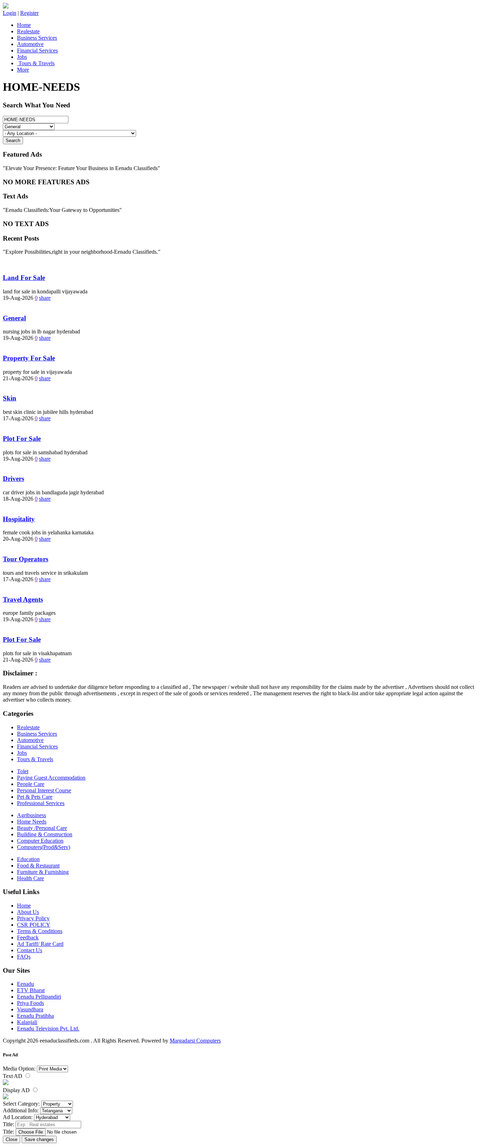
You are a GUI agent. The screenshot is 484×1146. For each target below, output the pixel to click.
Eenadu (25, 984)
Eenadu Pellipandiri (39, 997)
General (14, 318)
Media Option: (19, 1069)
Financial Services (37, 50)
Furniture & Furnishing (43, 872)
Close (11, 1139)
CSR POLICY (33, 925)
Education (28, 859)
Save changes (39, 1139)
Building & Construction (44, 834)
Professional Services (40, 803)
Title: (8, 1124)
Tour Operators (25, 559)
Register (29, 13)
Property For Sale (29, 358)
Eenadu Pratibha (35, 1016)
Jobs (22, 57)
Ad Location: (18, 1117)
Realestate (28, 31)
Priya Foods (30, 1003)
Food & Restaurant (38, 866)
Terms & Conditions (39, 931)
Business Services (37, 38)
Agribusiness (31, 815)
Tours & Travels (36, 63)
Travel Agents (23, 599)
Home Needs (31, 822)
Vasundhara (30, 1009)
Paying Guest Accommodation (51, 778)
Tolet (22, 771)
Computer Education (40, 841)
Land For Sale (24, 277)
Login (9, 13)
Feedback (28, 937)
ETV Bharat (31, 990)
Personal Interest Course (44, 790)
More (23, 70)
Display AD (17, 1090)
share (45, 298)
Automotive (30, 44)
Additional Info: (21, 1110)
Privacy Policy (33, 918)
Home (24, 25)
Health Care (30, 878)
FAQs (23, 957)
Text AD (13, 1076)
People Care (30, 784)
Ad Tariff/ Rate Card (40, 944)
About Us (28, 912)
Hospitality (19, 519)
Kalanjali (27, 1022)
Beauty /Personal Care (42, 828)
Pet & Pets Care (34, 797)
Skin (9, 398)
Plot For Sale (22, 438)
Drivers (13, 478)
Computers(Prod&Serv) (43, 847)
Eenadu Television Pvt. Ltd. (48, 1029)
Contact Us (29, 950)
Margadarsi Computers (195, 1041)
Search (13, 140)
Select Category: (21, 1104)
